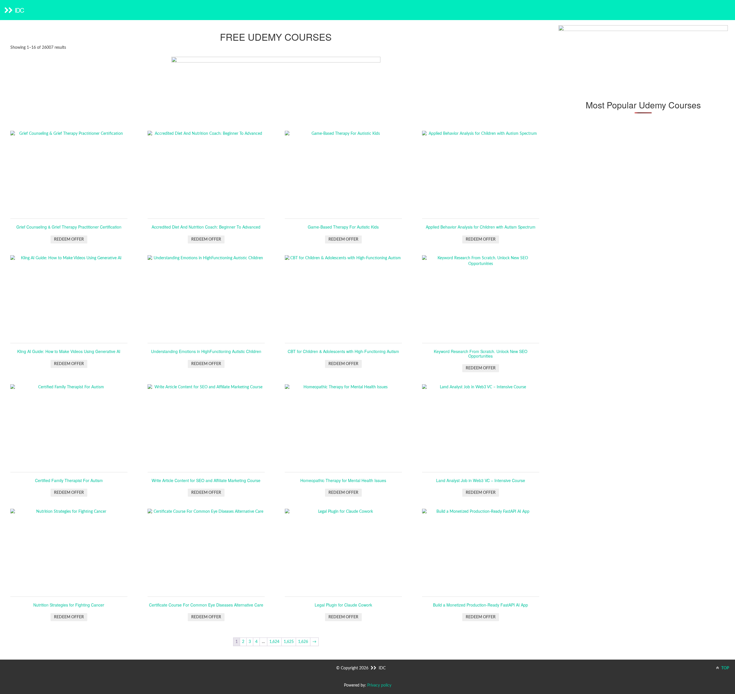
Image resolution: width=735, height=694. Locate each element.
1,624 (274, 642)
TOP (724, 668)
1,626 (303, 642)
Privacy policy (379, 685)
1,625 (289, 642)
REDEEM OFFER (69, 239)
